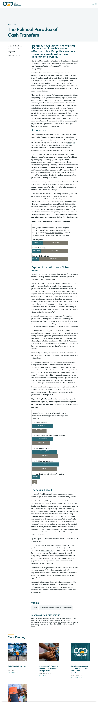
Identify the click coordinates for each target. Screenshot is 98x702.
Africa (34, 608)
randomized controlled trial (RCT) (56, 78)
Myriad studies (59, 88)
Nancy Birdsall (13, 49)
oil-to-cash (67, 519)
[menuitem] (93, 4)
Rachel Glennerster (77, 675)
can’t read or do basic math (47, 121)
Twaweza (50, 103)
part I (33, 66)
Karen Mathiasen (13, 669)
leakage (69, 113)
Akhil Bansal (43, 673)
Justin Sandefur (16, 46)
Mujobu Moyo (13, 52)
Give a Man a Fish (47, 550)
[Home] (12, 3)
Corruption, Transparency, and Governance (56, 608)
